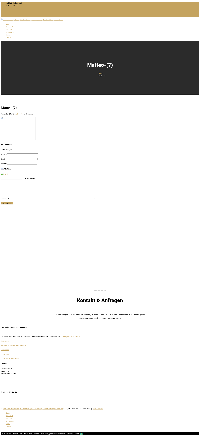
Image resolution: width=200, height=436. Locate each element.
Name (4, 154)
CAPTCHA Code (29, 178)
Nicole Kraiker (98, 409)
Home (8, 24)
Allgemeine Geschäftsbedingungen (13, 345)
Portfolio (9, 29)
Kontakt (8, 37)
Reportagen (10, 32)
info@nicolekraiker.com (71, 336)
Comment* (5, 199)
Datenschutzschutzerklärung (11, 358)
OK (81, 434)
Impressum (5, 341)
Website (4, 163)
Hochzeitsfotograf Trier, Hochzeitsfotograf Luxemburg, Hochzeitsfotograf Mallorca (33, 409)
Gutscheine (5, 350)
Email (3, 159)
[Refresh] (4, 174)
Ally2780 (19, 114)
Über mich (9, 27)
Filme (8, 35)
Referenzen (5, 354)
